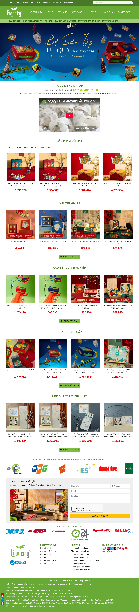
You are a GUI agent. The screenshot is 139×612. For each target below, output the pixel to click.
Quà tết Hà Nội (46, 548)
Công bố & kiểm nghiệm (80, 570)
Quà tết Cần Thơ (46, 557)
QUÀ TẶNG (108, 12)
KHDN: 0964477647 (53, 3)
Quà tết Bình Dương (48, 560)
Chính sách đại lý (14, 3)
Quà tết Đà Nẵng (46, 554)
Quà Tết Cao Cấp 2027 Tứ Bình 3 (20, 370)
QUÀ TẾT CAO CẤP (110, 21)
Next (130, 469)
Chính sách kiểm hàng (79, 557)
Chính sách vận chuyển (80, 554)
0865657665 (68, 3)
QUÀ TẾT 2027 (124, 12)
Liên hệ (49, 12)
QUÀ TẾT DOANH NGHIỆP (89, 21)
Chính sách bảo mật (79, 564)
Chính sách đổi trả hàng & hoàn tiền (85, 560)
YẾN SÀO (48, 21)
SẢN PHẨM (95, 12)
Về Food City (36, 12)
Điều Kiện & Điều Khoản (80, 567)
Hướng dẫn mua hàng (79, 548)
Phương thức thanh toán (80, 551)
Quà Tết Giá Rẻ (69, 203)
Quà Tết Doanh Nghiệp (69, 267)
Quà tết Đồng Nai (47, 564)
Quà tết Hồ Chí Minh (48, 551)
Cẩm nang (62, 12)
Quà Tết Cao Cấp (69, 331)
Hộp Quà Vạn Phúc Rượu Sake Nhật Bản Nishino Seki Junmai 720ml (20, 436)
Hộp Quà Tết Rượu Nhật (69, 396)
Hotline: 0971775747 (33, 3)
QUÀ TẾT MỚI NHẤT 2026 (65, 21)
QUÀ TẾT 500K (15, 21)
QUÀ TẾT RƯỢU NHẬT (32, 21)
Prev (9, 469)
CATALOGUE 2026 (78, 12)
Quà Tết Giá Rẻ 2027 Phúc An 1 (53, 241)
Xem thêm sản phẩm (69, 257)
